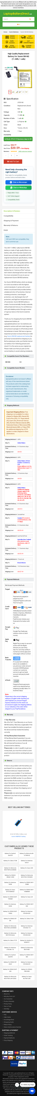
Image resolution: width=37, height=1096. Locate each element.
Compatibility (8, 216)
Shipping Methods (9, 1033)
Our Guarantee (8, 999)
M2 (21, 362)
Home (5, 32)
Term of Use (7, 1006)
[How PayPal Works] (18, 1064)
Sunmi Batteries (13, 32)
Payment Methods (9, 1038)
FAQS (6, 230)
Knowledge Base (9, 1019)
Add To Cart (14, 161)
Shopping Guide (9, 1022)
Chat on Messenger (20, 182)
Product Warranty (9, 1001)
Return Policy (8, 1024)
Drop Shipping (8, 1040)
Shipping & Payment (11, 221)
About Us (7, 994)
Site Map (6, 1009)
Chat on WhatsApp (20, 188)
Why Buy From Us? (9, 996)
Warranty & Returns (11, 225)
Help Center (7, 1017)
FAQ (5, 1014)
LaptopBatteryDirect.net (21, 1073)
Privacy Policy (8, 1004)
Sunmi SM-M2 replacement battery (18, 336)
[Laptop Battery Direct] (18, 15)
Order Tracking (8, 1035)
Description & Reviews (12, 211)
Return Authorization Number (12, 1027)
